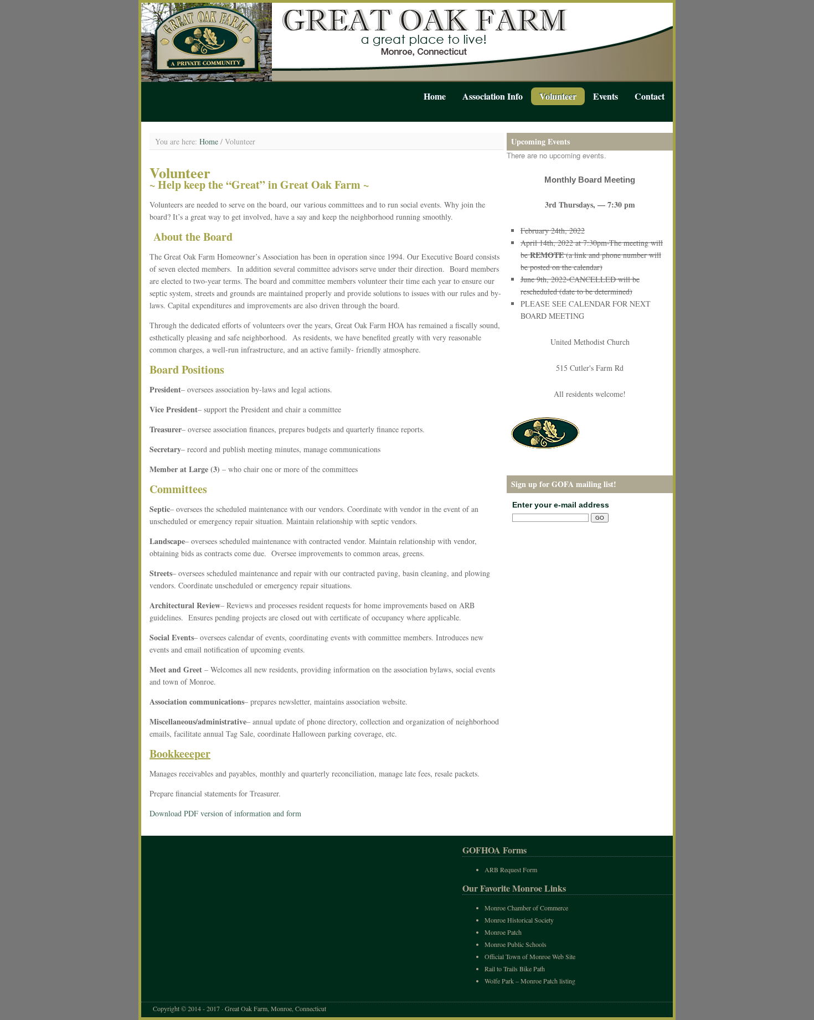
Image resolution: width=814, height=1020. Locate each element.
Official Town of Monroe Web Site (530, 956)
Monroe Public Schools (516, 944)
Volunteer (557, 96)
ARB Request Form (511, 869)
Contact (649, 96)
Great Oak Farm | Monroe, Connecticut (407, 42)
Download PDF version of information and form (225, 813)
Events (605, 96)
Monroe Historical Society (519, 919)
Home (435, 96)
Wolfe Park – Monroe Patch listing (530, 980)
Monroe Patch (503, 932)
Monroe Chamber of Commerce (526, 907)
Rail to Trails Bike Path (515, 968)
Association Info (492, 96)
